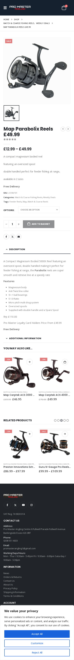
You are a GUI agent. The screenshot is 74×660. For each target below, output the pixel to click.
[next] (68, 129)
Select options (30, 362)
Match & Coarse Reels (38, 201)
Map (25, 201)
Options (8, 210)
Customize (37, 643)
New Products (34, 464)
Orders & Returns (12, 577)
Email (19, 236)
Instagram (31, 505)
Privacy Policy (10, 588)
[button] (6, 8)
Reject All (37, 652)
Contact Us (9, 580)
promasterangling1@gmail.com (19, 548)
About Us (8, 584)
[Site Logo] (20, 8)
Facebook (6, 236)
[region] (37, 632)
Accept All (37, 634)
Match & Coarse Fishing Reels (28, 197)
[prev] (63, 129)
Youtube (23, 505)
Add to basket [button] (65, 362)
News (6, 573)
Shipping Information (14, 592)
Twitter (12, 236)
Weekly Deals (49, 197)
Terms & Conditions (13, 595)
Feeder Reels (15, 201)
